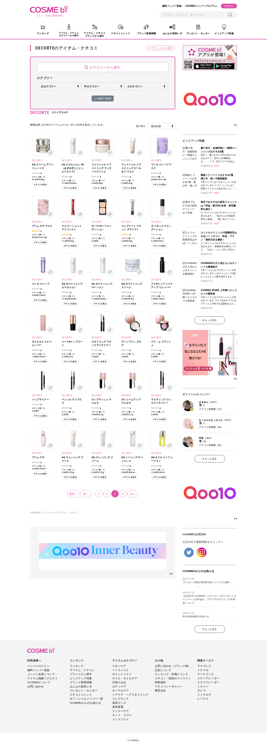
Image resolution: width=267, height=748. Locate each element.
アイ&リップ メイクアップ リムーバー (162, 285)
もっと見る (211, 320)
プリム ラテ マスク (42, 226)
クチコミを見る (40, 184)
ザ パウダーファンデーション (101, 227)
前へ (86, 494)
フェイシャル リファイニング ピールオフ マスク (131, 168)
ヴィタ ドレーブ (40, 283)
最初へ (73, 494)
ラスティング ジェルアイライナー (161, 401)
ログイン (228, 5)
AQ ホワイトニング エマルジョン (72, 285)
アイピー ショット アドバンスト (72, 227)
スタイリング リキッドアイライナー (101, 343)
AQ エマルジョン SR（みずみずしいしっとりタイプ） (73, 168)
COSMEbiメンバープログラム (201, 5)
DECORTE (37, 160)
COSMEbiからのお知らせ (199, 571)
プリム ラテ (38, 457)
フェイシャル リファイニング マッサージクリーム (101, 168)
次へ (133, 494)
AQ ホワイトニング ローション (102, 285)
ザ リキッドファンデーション (161, 227)
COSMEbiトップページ (42, 512)
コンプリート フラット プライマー (131, 227)
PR (171, 573)
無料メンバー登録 (171, 5)
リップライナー (40, 399)
